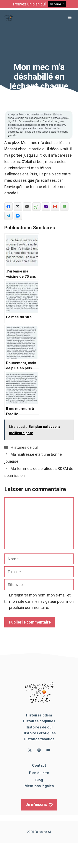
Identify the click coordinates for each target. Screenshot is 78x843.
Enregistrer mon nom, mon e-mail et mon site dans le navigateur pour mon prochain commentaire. (41, 601)
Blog (39, 780)
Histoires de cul (24, 447)
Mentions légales (39, 786)
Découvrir (57, 4)
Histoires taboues (39, 739)
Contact (39, 765)
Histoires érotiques (39, 733)
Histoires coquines (39, 721)
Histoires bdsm (39, 715)
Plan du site (39, 773)
